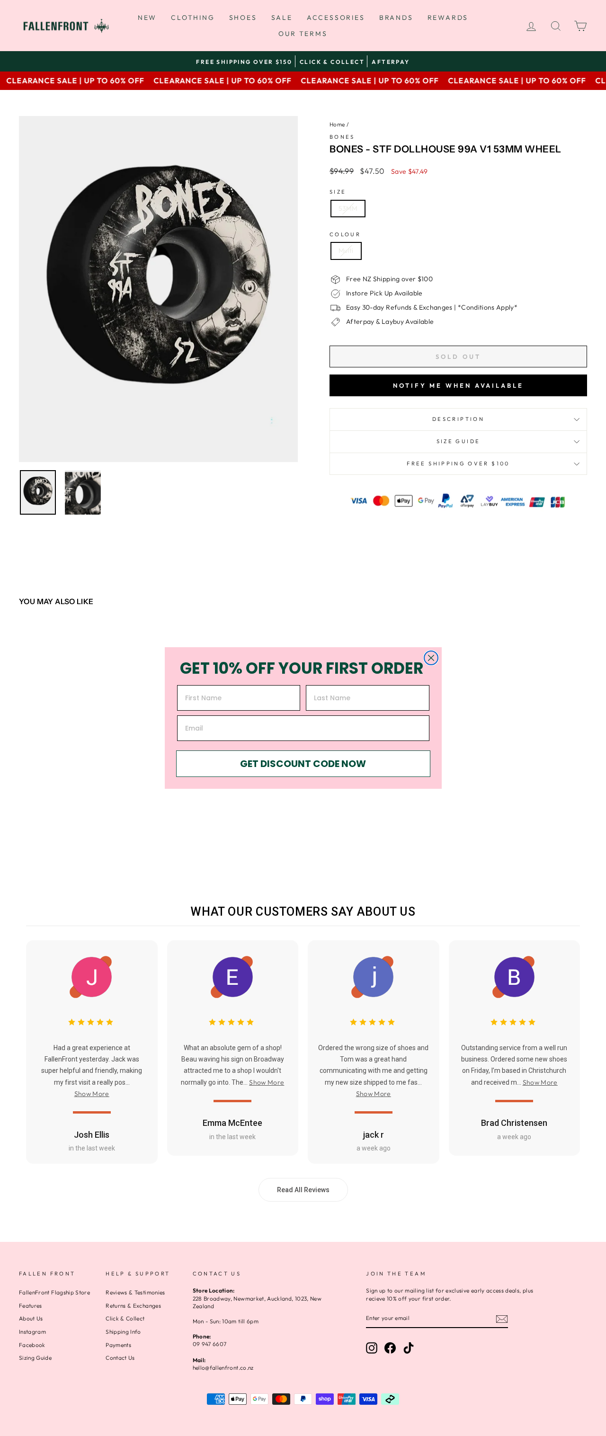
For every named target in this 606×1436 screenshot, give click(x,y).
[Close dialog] (431, 658)
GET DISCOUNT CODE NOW (303, 763)
